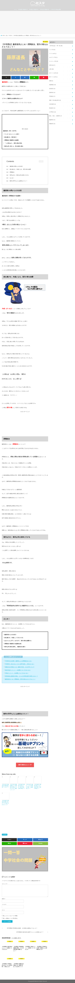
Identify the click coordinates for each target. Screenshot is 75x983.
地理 (51, 80)
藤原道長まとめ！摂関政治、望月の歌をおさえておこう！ (20, 679)
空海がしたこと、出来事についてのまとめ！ (16, 673)
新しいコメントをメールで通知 (10, 915)
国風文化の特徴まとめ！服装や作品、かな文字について (19, 667)
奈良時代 (52, 88)
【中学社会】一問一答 (55, 45)
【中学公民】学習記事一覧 (44, 9)
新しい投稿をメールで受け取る (10, 918)
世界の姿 (52, 65)
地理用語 (52, 84)
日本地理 (52, 104)
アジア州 (52, 49)
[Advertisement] (37, 22)
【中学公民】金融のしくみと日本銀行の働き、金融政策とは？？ (29, 786)
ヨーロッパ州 (53, 61)
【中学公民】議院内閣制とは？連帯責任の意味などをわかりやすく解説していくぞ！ (13, 787)
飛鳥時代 (52, 123)
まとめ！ (12, 178)
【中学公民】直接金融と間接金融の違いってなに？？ (5, 786)
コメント (4, 883)
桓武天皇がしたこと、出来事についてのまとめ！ (18, 670)
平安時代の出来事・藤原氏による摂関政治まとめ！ (18, 661)
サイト (3, 910)
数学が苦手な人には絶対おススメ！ (18, 181)
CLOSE (41, 161)
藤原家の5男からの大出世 (16, 166)
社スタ (36, 981)
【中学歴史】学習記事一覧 (33, 9)
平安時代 (5, 834)
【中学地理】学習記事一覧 (22, 9)
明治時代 (52, 108)
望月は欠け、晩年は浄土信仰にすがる (19, 175)
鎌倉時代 (52, 119)
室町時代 (52, 92)
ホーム (15, 9)
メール (4, 904)
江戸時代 (52, 112)
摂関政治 (12, 172)
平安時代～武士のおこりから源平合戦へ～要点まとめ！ (19, 664)
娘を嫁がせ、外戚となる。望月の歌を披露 (20, 169)
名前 (3, 898)
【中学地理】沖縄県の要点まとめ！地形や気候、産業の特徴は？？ (37, 786)
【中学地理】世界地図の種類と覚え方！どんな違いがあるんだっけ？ (5, 802)
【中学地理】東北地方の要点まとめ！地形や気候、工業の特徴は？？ (21, 786)
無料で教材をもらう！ (24, 764)
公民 (51, 69)
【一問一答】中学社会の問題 (55, 9)
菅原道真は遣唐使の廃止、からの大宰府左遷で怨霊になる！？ (21, 676)
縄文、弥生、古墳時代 (55, 115)
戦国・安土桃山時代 (55, 100)
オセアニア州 (53, 57)
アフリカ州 (52, 53)
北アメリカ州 (53, 73)
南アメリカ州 (53, 76)
